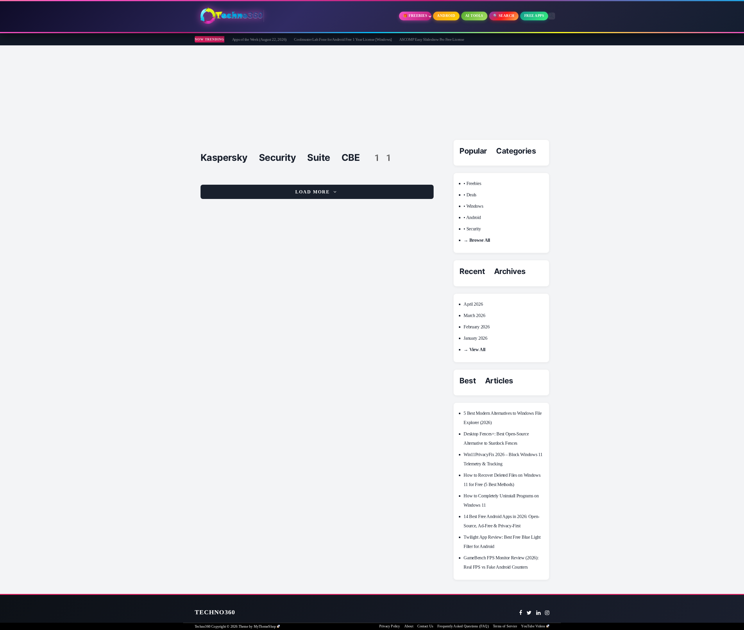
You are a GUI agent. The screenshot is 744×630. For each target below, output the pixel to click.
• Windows (473, 206)
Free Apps (534, 16)
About (408, 626)
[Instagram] (547, 613)
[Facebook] (520, 613)
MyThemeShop (265, 626)
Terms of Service (505, 626)
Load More (312, 191)
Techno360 (215, 612)
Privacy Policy (389, 626)
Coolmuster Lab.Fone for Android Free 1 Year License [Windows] (323, 39)
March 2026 (474, 315)
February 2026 (476, 326)
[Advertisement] (372, 89)
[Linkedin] (538, 613)
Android (446, 16)
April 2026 (473, 304)
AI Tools (474, 16)
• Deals (470, 194)
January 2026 (475, 338)
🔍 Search (503, 16)
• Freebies (472, 183)
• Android (472, 217)
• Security (472, 228)
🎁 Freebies (415, 16)
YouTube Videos (533, 626)
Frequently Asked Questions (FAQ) (463, 626)
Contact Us (425, 626)
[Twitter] (529, 613)
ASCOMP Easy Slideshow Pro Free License (411, 39)
